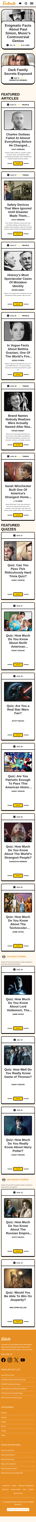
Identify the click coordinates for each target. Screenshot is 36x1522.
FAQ (24, 1489)
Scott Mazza (18, 721)
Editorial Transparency (26, 1485)
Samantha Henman (18, 80)
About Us (5, 1489)
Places (3, 1426)
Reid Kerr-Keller (18, 1308)
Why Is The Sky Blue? (8, 1464)
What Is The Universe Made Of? (12, 1473)
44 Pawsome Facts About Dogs (12, 1393)
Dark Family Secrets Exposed (18, 72)
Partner (14, 1485)
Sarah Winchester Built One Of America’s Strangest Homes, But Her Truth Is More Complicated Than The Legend (18, 497)
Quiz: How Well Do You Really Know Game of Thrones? (18, 1073)
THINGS (25, 175)
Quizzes (4, 1417)
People (3, 1422)
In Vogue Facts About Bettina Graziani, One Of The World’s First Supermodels (18, 353)
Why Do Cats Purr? (7, 1450)
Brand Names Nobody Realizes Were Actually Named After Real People (18, 423)
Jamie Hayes (18, 932)
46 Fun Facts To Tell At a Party (11, 1397)
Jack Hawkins (18, 149)
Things (3, 1431)
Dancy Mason (18, 580)
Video (3, 1435)
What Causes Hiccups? (9, 1468)
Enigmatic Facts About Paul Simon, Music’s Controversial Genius (18, 33)
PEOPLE (25, 105)
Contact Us (6, 1485)
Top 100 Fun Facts (7, 1375)
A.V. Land (25, 45)
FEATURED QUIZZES (10, 527)
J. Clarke (18, 501)
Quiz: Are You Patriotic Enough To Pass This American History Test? (18, 783)
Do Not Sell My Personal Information (18, 1509)
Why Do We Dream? (8, 1455)
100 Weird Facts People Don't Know (13, 1379)
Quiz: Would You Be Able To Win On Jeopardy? (18, 1296)
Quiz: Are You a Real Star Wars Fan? (18, 709)
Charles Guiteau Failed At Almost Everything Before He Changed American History (18, 142)
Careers (31, 1489)
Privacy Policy (16, 1489)
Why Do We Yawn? (7, 1459)
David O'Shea (18, 360)
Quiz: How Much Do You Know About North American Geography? (18, 643)
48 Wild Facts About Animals (11, 1384)
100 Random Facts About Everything (13, 1388)
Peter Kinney (18, 290)
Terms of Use (18, 1493)
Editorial (4, 1413)
